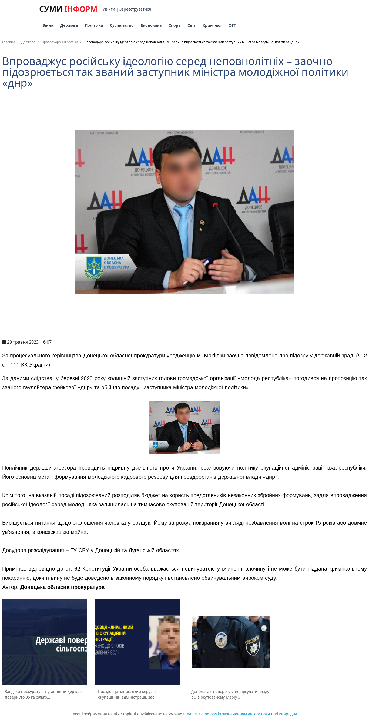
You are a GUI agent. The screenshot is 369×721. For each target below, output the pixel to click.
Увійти (109, 9)
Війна (47, 25)
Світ (191, 25)
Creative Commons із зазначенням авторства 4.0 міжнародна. (240, 713)
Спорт (174, 25)
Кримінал (212, 25)
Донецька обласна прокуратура (62, 587)
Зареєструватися (135, 9)
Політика (94, 25)
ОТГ (232, 25)
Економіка (151, 25)
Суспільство (122, 25)
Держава (69, 25)
